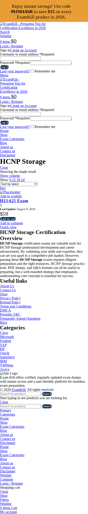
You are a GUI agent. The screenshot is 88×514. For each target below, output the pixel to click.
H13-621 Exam (14, 200)
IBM (3, 361)
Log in (4, 67)
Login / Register (11, 483)
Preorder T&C (10, 314)
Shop (3, 294)
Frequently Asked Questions (20, 318)
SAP (3, 345)
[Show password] (71, 63)
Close (4, 167)
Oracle (4, 353)
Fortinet (5, 341)
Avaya (4, 369)
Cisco (4, 333)
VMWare (6, 365)
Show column (10, 176)
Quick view (8, 227)
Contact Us (8, 290)
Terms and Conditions (15, 306)
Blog (3, 322)
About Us (7, 286)
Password (15, 63)
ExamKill (18, 389)
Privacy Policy (10, 298)
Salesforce (7, 357)
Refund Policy (10, 302)
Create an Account (23, 50)
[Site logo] (28, 28)
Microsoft (7, 337)
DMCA (5, 310)
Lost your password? (15, 71)
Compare (6, 479)
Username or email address (27, 54)
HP (2, 349)
